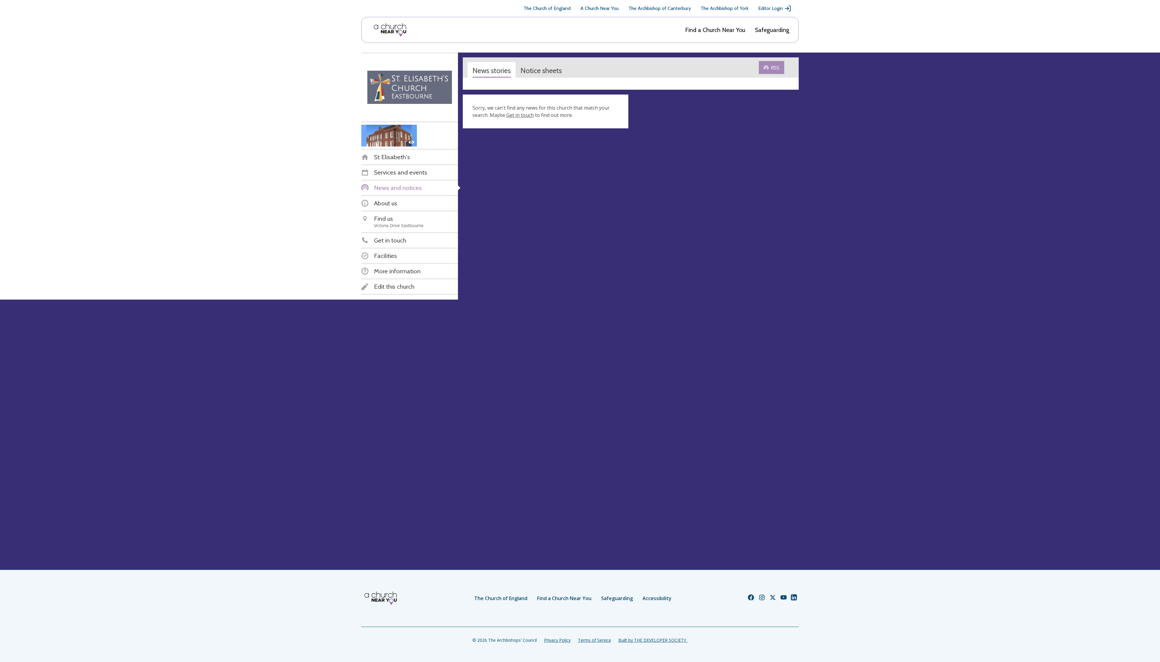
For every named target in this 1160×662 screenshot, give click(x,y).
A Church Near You (599, 8)
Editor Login (770, 8)
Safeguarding (772, 30)
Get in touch (520, 115)
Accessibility (657, 598)
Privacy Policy (557, 640)
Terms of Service (594, 640)
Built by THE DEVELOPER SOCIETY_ (653, 640)
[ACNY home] (390, 29)
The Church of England (547, 8)
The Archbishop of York (725, 8)
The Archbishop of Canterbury (659, 8)
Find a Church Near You (715, 30)
